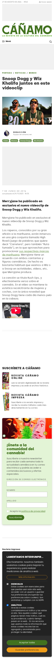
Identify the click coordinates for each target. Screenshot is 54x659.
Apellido (11, 501)
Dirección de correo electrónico (26, 479)
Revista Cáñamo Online (25, 377)
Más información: (27, 577)
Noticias (20, 73)
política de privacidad (33, 511)
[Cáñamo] (27, 31)
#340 (26, 2)
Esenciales (17, 584)
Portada (7, 73)
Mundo (33, 73)
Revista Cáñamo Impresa (25, 396)
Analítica (16, 605)
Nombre (11, 490)
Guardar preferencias (27, 650)
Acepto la (27, 511)
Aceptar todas (27, 642)
